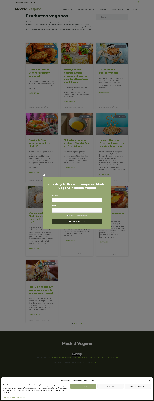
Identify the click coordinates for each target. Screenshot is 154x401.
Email (54, 206)
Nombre (55, 195)
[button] (150, 380)
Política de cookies (9, 397)
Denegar (110, 386)
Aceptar (83, 386)
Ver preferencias (137, 386)
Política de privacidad (23, 397)
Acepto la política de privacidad (78, 216)
